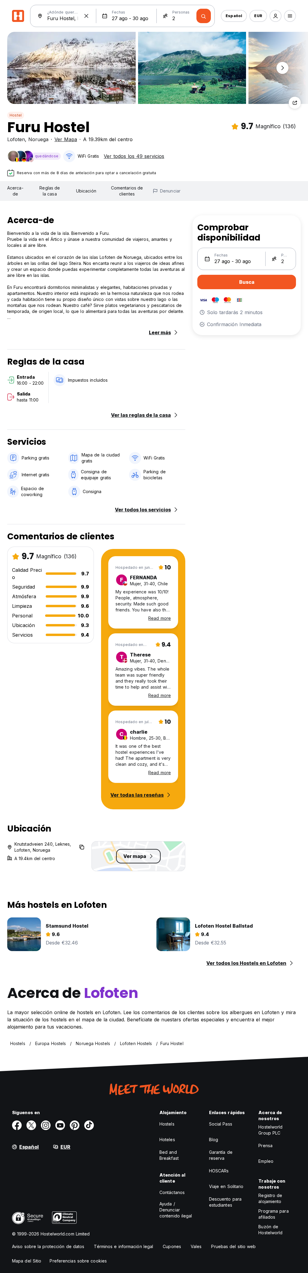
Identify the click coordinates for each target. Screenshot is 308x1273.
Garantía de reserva (221, 1155)
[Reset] (86, 16)
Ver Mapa (65, 139)
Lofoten (16, 139)
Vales (196, 1246)
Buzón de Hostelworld (270, 1229)
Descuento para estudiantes (225, 1202)
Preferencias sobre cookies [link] (78, 1260)
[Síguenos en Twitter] (31, 1125)
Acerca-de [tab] (15, 190)
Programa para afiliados (273, 1214)
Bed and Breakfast (169, 1155)
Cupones (172, 1246)
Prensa (265, 1145)
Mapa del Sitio (26, 1260)
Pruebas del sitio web (233, 1246)
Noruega (38, 139)
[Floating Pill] (282, 68)
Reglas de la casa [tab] (49, 190)
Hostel (16, 115)
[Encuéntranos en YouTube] (60, 1125)
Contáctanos (172, 1192)
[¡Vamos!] (203, 16)
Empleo (265, 1161)
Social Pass (220, 1123)
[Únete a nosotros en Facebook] (17, 1125)
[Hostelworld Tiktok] (89, 1125)
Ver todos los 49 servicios (134, 156)
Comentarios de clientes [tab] (127, 190)
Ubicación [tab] (86, 190)
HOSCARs (219, 1170)
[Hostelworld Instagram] (46, 1125)
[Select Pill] (276, 16)
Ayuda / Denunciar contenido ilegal (175, 1209)
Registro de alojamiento (270, 1198)
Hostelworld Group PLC (270, 1129)
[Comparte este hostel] (295, 103)
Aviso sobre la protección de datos (48, 1246)
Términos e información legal (123, 1246)
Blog (213, 1139)
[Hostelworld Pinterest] (74, 1125)
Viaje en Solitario (226, 1186)
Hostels (166, 1123)
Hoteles (167, 1139)
